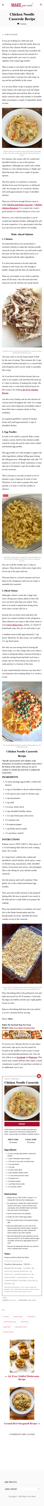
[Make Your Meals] (22, 5)
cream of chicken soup (9, 1321)
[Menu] (3, 5)
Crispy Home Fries (14, 625)
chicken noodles (18, 1316)
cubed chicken (24, 1321)
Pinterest (33, 1057)
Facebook (21, 1057)
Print (22, 1124)
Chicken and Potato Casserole (20, 205)
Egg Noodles (7, 1327)
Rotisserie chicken (8, 1332)
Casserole (6, 1316)
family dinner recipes (21, 1327)
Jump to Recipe (10, 34)
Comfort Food (31, 1316)
